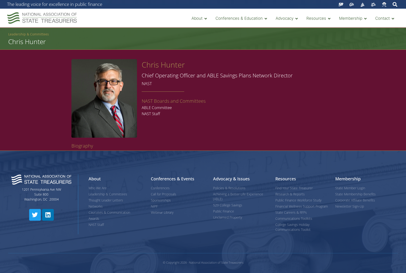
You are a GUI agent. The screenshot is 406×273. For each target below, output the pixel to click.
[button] (200, 18)
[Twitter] (35, 215)
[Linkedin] (48, 215)
